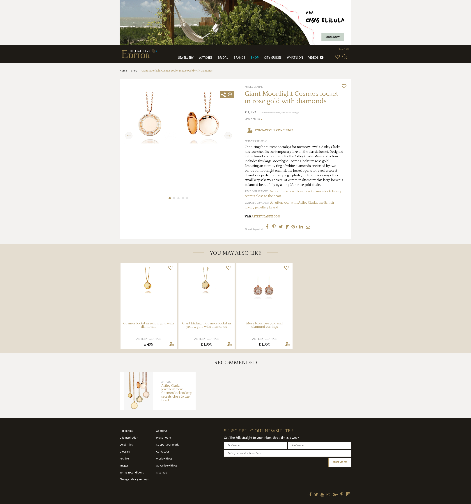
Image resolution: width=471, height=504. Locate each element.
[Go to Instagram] (328, 495)
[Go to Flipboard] (348, 494)
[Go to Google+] (335, 495)
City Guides (273, 57)
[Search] (345, 57)
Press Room (163, 437)
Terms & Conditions (132, 472)
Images (124, 465)
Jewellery (186, 57)
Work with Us (164, 458)
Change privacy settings (134, 479)
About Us (161, 430)
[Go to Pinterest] (341, 495)
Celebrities (126, 444)
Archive (124, 458)
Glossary (125, 451)
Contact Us (162, 451)
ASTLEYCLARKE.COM (266, 216)
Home (123, 70)
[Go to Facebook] (310, 495)
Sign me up (340, 462)
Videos (314, 57)
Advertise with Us (166, 465)
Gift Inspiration (129, 437)
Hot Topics (126, 430)
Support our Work (167, 444)
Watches (206, 57)
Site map (161, 472)
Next (228, 133)
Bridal (223, 57)
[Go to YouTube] (322, 495)
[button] (254, 119)
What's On (295, 57)
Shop (255, 57)
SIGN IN (344, 48)
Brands (239, 57)
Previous (128, 133)
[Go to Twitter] (316, 495)
